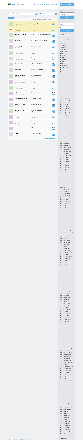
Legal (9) (62, 71)
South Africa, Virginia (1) (64, 413)
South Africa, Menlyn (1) (64, 266)
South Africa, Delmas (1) (64, 167)
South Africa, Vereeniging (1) (65, 409)
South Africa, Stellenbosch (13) (65, 390)
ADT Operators (18, 40)
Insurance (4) (62, 69)
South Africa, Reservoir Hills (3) (66, 362)
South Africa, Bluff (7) (64, 128)
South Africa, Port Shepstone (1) (66, 346)
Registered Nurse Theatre (20, 75)
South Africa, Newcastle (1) (65, 295)
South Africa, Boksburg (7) (65, 131)
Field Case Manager (19, 46)
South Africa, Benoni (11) (64, 120)
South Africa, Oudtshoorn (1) (65, 309)
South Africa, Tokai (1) (64, 399)
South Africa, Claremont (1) (65, 157)
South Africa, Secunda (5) (65, 378)
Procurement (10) (63, 81)
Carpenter (17, 116)
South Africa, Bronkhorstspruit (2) (66, 139)
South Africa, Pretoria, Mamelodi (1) (66, 352)
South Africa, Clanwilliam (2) (65, 155)
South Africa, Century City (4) (65, 151)
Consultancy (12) (63, 49)
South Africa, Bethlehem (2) (65, 122)
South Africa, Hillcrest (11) (65, 219)
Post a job (63, 4)
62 (51, 138)
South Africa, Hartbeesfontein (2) (66, 213)
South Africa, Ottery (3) (64, 307)
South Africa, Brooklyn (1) (65, 141)
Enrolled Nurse (18, 57)
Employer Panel (46, 4)
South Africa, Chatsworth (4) (65, 153)
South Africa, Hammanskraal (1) (66, 211)
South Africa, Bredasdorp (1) (65, 135)
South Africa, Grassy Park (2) (65, 209)
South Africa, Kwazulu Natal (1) (66, 252)
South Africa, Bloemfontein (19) (66, 124)
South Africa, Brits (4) (64, 137)
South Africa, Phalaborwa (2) (65, 317)
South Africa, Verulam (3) (64, 411)
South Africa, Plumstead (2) (65, 337)
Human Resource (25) (64, 67)
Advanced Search (53, 4)
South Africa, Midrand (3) (65, 274)
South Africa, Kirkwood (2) (65, 240)
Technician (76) (63, 92)
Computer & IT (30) (63, 45)
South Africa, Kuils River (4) (65, 248)
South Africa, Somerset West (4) (66, 380)
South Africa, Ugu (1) (64, 401)
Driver (16, 28)
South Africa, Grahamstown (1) (65, 207)
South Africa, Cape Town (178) (65, 145)
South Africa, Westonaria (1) (65, 423)
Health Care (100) (63, 65)
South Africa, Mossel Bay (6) (65, 285)
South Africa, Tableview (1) (65, 397)
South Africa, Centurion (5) (65, 149)
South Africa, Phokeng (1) (65, 323)
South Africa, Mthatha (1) (64, 289)
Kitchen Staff (17, 133)
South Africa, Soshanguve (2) (65, 382)
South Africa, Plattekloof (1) (65, 335)
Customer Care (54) (63, 51)
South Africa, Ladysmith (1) (65, 254)
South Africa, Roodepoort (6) (65, 370)
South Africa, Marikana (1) (65, 262)
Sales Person (17, 121)
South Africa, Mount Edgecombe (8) (66, 287)
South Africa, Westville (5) (65, 425)
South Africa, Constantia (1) (65, 161)
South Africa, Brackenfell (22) (65, 133)
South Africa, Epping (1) (64, 191)
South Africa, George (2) (64, 199)
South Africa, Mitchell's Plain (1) (66, 278)
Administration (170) (64, 39)
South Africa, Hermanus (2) (65, 217)
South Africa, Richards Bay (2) (65, 364)
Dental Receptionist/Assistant (21, 98)
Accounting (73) (63, 37)
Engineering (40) (63, 59)
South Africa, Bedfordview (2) (65, 114)
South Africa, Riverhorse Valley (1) (66, 366)
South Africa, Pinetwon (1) (65, 333)
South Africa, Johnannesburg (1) (66, 230)
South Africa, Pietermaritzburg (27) (66, 327)
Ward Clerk (17, 86)
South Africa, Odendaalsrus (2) (65, 299)
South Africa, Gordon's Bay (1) (65, 205)
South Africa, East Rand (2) (65, 179)
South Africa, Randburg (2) (65, 358)
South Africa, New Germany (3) (65, 293)
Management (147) (63, 73)
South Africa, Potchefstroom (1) (66, 348)
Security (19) (62, 90)
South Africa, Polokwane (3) (65, 340)
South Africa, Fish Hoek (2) (65, 193)
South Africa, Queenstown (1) (65, 356)
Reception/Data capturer (20, 104)
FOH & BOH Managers (19, 110)
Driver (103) (62, 55)
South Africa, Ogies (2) (64, 301)
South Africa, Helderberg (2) (65, 215)
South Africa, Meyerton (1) (65, 268)
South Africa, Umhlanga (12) (65, 403)
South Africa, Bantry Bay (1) (65, 112)
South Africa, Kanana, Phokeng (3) (66, 232)
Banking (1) (62, 41)
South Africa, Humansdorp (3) (65, 221)
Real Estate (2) (62, 83)
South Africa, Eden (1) (64, 181)
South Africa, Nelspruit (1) (65, 291)
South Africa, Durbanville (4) (65, 175)
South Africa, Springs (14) (65, 386)
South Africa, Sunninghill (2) (65, 394)
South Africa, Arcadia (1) (64, 102)
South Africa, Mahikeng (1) (65, 258)
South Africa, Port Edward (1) (65, 342)
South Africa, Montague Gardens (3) (66, 283)
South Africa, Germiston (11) (65, 201)
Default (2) (62, 53)
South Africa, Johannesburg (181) (66, 228)
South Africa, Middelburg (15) (65, 270)
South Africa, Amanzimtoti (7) (65, 100)
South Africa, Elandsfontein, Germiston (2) (65, 186)
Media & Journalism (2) (64, 79)
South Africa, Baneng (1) (64, 110)
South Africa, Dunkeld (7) (64, 171)
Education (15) (62, 57)
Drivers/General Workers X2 (20, 34)
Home (35, 4)
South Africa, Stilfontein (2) (65, 392)
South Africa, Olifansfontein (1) (65, 303)
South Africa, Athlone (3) (64, 104)
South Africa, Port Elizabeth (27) (66, 344)
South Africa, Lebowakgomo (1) (66, 256)
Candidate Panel (40, 4)
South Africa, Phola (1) (64, 325)
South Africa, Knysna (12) (64, 244)
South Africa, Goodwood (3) (65, 203)
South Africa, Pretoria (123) (65, 350)
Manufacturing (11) (63, 75)
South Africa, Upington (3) (65, 405)
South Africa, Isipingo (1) (64, 223)
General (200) (62, 63)
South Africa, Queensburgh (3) (65, 354)
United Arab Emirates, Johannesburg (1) (64, 434)
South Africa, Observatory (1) (65, 297)
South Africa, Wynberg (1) (65, 431)
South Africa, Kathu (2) (64, 234)
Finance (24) (62, 61)
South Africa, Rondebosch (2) (65, 368)
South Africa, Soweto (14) (64, 384)
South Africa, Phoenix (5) (64, 321)
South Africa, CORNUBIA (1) (65, 163)
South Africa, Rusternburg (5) (65, 374)
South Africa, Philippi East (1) (65, 319)
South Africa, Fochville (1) (65, 195)
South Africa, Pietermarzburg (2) (66, 329)
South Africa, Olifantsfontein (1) (66, 305)
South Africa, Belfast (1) (64, 116)
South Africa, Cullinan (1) (64, 165)
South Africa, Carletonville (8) (65, 147)
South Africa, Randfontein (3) (65, 360)
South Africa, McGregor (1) (65, 264)
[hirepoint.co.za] (16, 4)
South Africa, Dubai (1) (64, 169)
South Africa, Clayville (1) (64, 159)
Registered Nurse (18, 81)
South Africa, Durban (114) (65, 173)
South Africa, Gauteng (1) (65, 197)
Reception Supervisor (19, 69)
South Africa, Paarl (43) (64, 311)
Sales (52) (62, 87)
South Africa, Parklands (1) (65, 313)
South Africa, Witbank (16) (65, 427)
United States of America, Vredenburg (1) (65, 438)
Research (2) (62, 85)
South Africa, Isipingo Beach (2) (66, 226)
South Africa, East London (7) (65, 177)
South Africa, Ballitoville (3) (65, 108)
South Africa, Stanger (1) (64, 388)
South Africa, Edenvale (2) (65, 183)
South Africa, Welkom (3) (64, 419)
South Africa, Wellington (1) (65, 421)
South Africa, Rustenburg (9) (65, 372)
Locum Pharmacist (18, 63)
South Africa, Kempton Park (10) (66, 236)
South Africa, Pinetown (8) (65, 331)
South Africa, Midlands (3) (65, 272)
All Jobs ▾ (11, 17)
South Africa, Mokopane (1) (65, 280)
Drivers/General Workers (20, 23)
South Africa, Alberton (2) (65, 98)
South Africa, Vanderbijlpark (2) (66, 407)
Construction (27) (63, 47)
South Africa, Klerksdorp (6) (65, 242)
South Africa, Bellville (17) (65, 118)
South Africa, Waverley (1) (65, 417)
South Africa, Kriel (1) (64, 246)
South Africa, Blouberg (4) (65, 126)
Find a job (70, 4)
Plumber (16, 127)
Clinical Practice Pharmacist (20, 52)
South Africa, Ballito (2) (64, 106)
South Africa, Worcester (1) (65, 429)
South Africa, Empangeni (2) (65, 189)
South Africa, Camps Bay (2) (65, 143)
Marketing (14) (63, 77)
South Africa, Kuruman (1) (65, 250)
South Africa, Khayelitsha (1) (65, 238)
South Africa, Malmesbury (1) (65, 260)
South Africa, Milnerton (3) (65, 276)
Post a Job (28, 439)
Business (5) (62, 43)
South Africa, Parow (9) (64, 315)
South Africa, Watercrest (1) (65, 415)
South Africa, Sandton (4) (64, 376)
